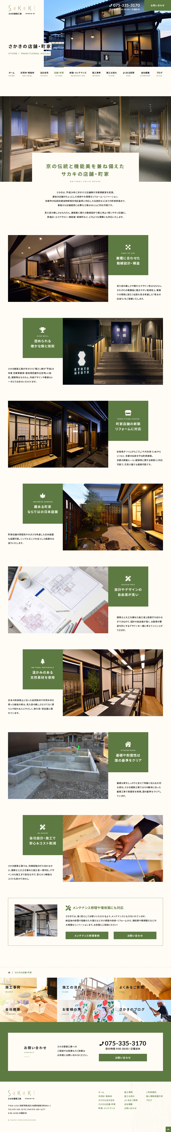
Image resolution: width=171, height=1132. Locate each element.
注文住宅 (44, 74)
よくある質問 (128, 74)
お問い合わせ (135, 935)
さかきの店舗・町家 (107, 1104)
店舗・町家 (59, 74)
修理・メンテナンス (77, 74)
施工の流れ (111, 74)
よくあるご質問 (131, 1100)
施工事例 (96, 74)
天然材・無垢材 (27, 74)
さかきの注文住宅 (106, 1100)
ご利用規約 (151, 1092)
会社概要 (145, 74)
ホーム (12, 74)
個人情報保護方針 (154, 1096)
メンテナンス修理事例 (87, 935)
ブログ (159, 74)
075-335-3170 (126, 5)
